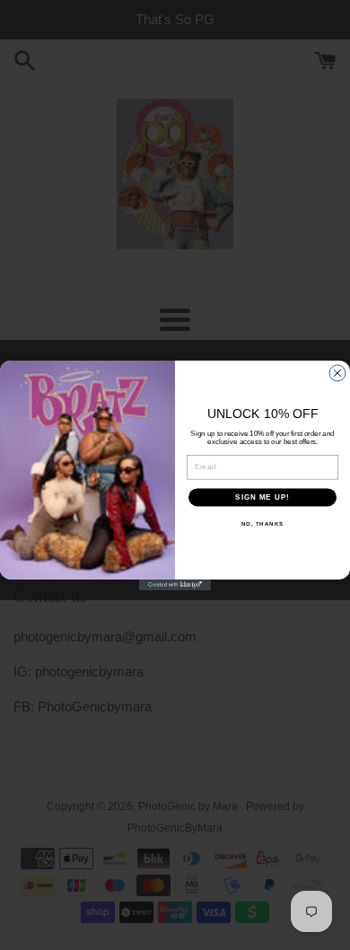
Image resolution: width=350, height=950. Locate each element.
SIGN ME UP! (262, 497)
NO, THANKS (262, 524)
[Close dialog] (337, 373)
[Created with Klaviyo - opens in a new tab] (175, 584)
